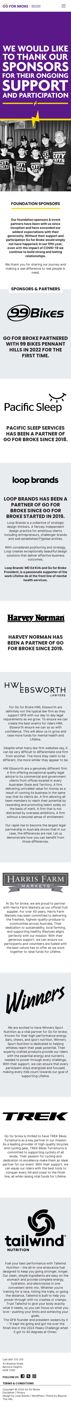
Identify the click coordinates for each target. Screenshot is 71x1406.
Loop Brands (22, 1395)
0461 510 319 (15, 1359)
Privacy (21, 1392)
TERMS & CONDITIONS (18, 1383)
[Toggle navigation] (63, 6)
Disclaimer (8, 1392)
